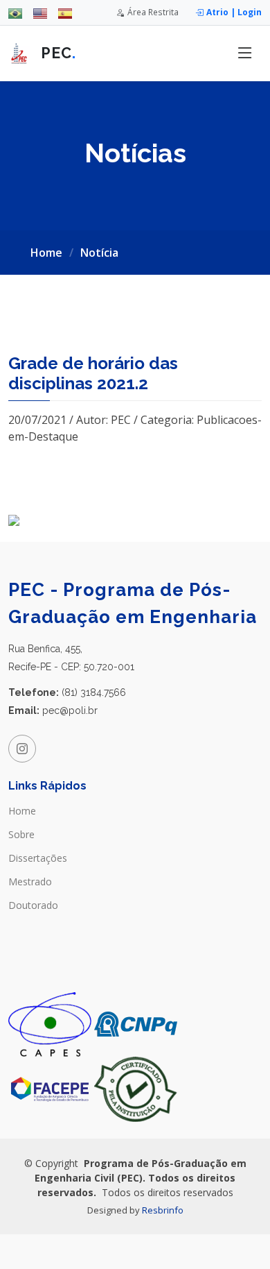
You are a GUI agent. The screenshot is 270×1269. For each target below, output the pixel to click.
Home (46, 252)
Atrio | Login (234, 11)
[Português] (15, 12)
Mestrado (30, 882)
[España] (65, 12)
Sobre (21, 835)
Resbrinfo (162, 1210)
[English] (40, 12)
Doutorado (33, 905)
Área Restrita (153, 11)
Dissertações (37, 858)
